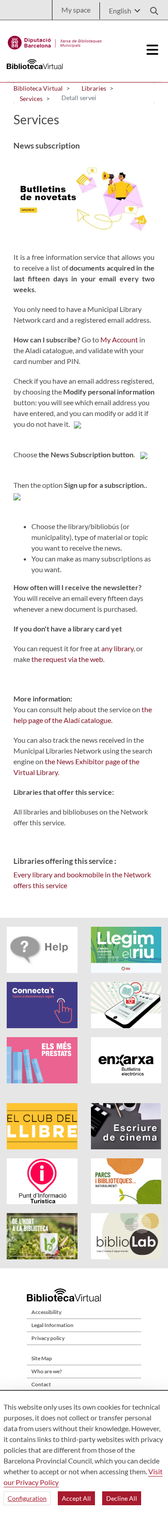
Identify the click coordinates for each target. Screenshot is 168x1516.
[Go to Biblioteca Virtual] (55, 40)
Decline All (121, 1498)
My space (75, 9)
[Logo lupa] (151, 8)
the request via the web (67, 659)
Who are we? (46, 1371)
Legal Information (52, 1325)
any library (117, 648)
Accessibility (46, 1312)
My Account (119, 339)
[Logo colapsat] (153, 50)
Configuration (27, 1498)
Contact (41, 1384)
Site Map (41, 1358)
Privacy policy (48, 1338)
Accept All (76, 1498)
